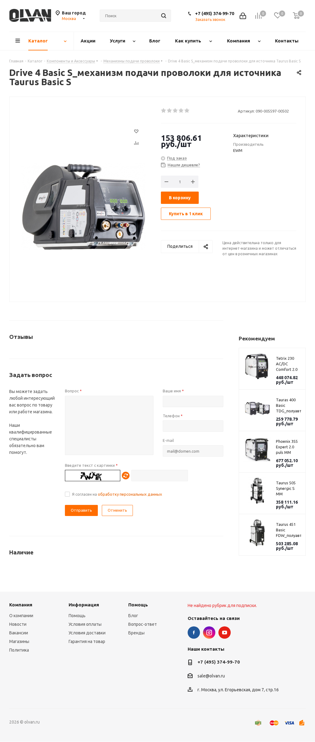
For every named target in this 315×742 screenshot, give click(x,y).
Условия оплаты (85, 624)
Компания (20, 604)
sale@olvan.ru (211, 676)
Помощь (77, 615)
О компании (21, 615)
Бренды (136, 632)
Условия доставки (87, 632)
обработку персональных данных (130, 494)
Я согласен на (117, 494)
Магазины (19, 641)
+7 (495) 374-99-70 (214, 13)
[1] (164, 110)
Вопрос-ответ (142, 624)
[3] (175, 110)
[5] (187, 110)
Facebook (194, 632)
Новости (17, 624)
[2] (170, 110)
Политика (19, 650)
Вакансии (18, 632)
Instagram (209, 632)
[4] (181, 110)
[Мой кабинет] (243, 15)
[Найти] (163, 16)
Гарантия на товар (87, 641)
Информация (84, 604)
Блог (133, 615)
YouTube (224, 632)
